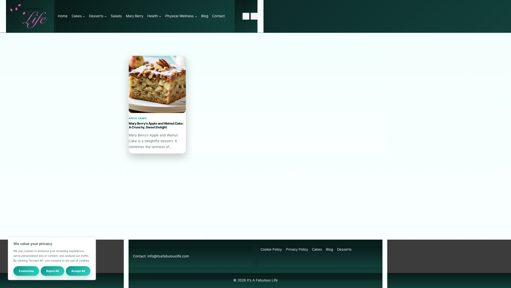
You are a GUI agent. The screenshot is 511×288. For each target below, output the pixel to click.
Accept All (78, 271)
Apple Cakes (138, 118)
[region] (52, 258)
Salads (116, 16)
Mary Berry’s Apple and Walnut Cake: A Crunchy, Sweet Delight (156, 125)
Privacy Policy (297, 249)
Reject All (52, 271)
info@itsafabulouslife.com (168, 256)
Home (62, 16)
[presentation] (157, 84)
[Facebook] (246, 16)
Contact (218, 16)
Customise (26, 271)
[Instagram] (254, 16)
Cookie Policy (271, 249)
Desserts (344, 249)
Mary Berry (134, 16)
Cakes (317, 249)
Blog (204, 16)
